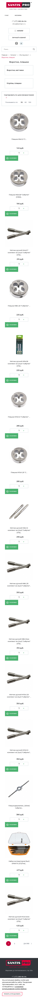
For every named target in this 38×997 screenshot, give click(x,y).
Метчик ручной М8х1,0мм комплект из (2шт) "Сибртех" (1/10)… (19, 641)
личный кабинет (19, 37)
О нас (6, 15)
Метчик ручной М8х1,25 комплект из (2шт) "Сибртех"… (19, 585)
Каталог (13, 55)
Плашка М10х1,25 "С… (19, 472)
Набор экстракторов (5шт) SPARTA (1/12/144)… (19, 862)
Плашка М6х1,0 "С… (19, 139)
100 (29, 102)
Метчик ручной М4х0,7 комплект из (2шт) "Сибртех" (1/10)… (19, 252)
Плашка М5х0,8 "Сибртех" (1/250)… (19, 196)
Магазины (18, 15)
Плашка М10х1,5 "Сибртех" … (19, 417)
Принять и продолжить (12, 994)
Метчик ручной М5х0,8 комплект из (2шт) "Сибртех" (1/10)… (19, 363)
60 (26, 102)
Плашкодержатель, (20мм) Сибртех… (19, 807)
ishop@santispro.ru (19, 24)
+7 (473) (19, 21)
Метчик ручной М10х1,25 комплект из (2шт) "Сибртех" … (19, 696)
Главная (4, 55)
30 (22, 102)
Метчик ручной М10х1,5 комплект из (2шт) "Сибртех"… (19, 751)
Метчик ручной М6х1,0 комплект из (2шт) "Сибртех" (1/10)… (19, 530)
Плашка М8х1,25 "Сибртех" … (19, 306)
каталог (20, 31)
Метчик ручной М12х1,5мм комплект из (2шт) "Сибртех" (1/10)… (19, 919)
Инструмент (24, 55)
